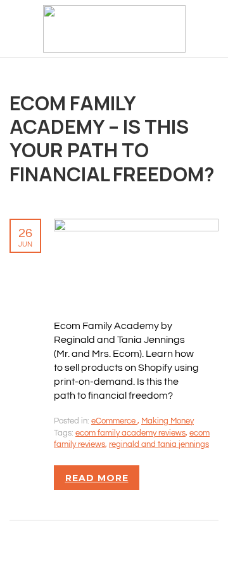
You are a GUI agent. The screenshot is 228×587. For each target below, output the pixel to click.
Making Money (167, 420)
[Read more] (136, 226)
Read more (97, 478)
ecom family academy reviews (130, 433)
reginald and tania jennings (159, 444)
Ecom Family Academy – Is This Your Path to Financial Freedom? (112, 138)
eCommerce (114, 420)
